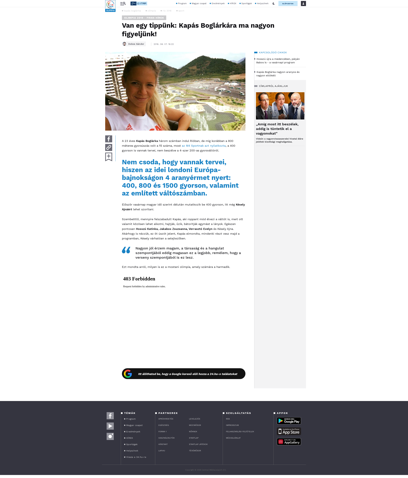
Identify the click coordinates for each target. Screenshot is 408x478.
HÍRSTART (163, 444)
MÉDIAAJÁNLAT (233, 438)
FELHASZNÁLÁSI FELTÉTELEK (240, 431)
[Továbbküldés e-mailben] (108, 147)
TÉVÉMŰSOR (195, 451)
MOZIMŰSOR (195, 425)
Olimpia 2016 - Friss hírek (144, 17)
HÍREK (233, 3)
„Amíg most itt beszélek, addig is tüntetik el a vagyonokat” (277, 128)
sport (181, 10)
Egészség (163, 425)
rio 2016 (167, 10)
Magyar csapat (199, 3)
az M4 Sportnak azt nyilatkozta (204, 145)
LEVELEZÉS (194, 419)
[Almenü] (123, 3)
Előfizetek (288, 3)
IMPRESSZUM (232, 425)
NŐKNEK (193, 431)
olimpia (152, 10)
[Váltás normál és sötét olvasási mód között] (274, 3)
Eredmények (218, 3)
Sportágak (246, 3)
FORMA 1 (162, 431)
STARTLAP (193, 438)
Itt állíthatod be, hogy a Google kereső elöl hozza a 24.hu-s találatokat (187, 374)
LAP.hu (161, 451)
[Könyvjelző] (108, 157)
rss (228, 419)
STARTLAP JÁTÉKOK (198, 444)
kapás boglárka (132, 10)
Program (182, 3)
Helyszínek (262, 3)
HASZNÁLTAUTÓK (166, 438)
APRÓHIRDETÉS (165, 419)
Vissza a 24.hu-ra (136, 457)
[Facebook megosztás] (108, 138)
